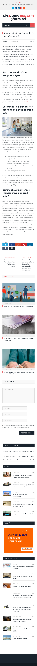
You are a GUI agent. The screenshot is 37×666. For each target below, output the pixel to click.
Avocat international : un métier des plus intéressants (22, 620)
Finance (32, 41)
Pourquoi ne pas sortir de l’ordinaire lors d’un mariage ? (19, 4)
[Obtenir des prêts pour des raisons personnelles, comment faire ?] (18, 359)
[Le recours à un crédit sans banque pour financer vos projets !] (18, 325)
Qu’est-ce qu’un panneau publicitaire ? (20, 495)
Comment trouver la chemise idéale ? (22, 630)
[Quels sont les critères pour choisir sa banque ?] (18, 293)
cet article (26, 102)
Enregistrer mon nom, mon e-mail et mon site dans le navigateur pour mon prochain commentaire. (18, 426)
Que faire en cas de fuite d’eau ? (24, 460)
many (5, 41)
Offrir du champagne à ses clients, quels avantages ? (23, 505)
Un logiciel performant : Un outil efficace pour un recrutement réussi (23, 598)
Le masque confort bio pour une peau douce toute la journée (22, 476)
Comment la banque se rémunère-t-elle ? (21, 456)
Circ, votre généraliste (18, 17)
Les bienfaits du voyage (20, 638)
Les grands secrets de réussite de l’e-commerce (23, 515)
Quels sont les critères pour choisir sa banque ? (18, 306)
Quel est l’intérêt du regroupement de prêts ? (23, 568)
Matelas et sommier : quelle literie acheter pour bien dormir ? (23, 486)
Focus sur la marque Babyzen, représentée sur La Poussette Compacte (22, 609)
